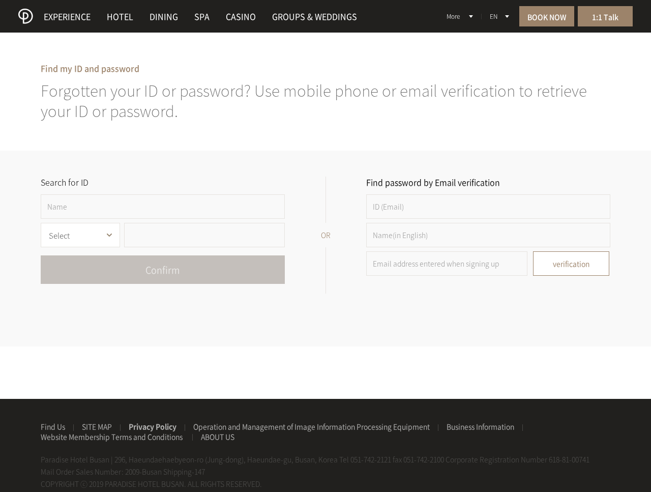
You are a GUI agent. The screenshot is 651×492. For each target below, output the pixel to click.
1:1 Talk (605, 17)
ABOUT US (217, 436)
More (453, 16)
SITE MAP (97, 426)
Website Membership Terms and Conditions (112, 436)
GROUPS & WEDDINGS (314, 16)
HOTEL (120, 16)
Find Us (53, 426)
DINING (164, 16)
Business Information (480, 426)
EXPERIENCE (67, 16)
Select (59, 235)
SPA (202, 16)
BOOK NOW (547, 17)
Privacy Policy (152, 426)
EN (493, 16)
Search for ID (64, 182)
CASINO (241, 16)
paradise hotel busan (26, 16)
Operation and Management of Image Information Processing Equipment (311, 426)
